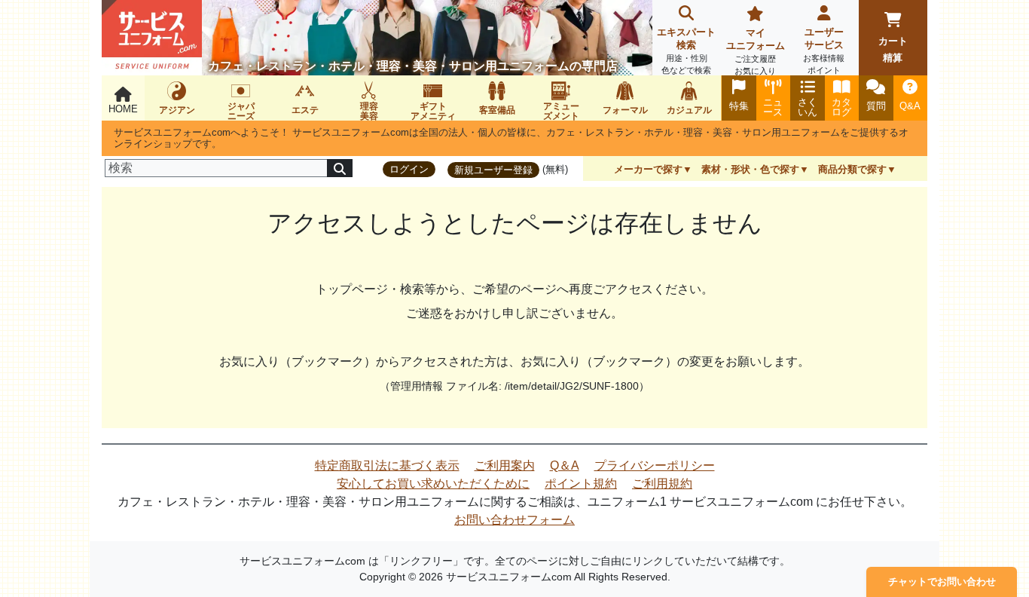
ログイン (409, 169)
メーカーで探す (648, 169)
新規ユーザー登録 (493, 170)
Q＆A (564, 465)
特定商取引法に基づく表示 (387, 465)
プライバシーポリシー (654, 465)
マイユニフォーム (755, 51)
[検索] (340, 168)
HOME (123, 109)
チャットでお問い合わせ (942, 581)
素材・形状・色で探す (750, 169)
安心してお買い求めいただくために (433, 483)
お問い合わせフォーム (514, 519)
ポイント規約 (581, 483)
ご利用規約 (662, 483)
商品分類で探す (852, 169)
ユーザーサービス (823, 50)
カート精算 (893, 49)
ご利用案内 (505, 465)
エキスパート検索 (686, 50)
